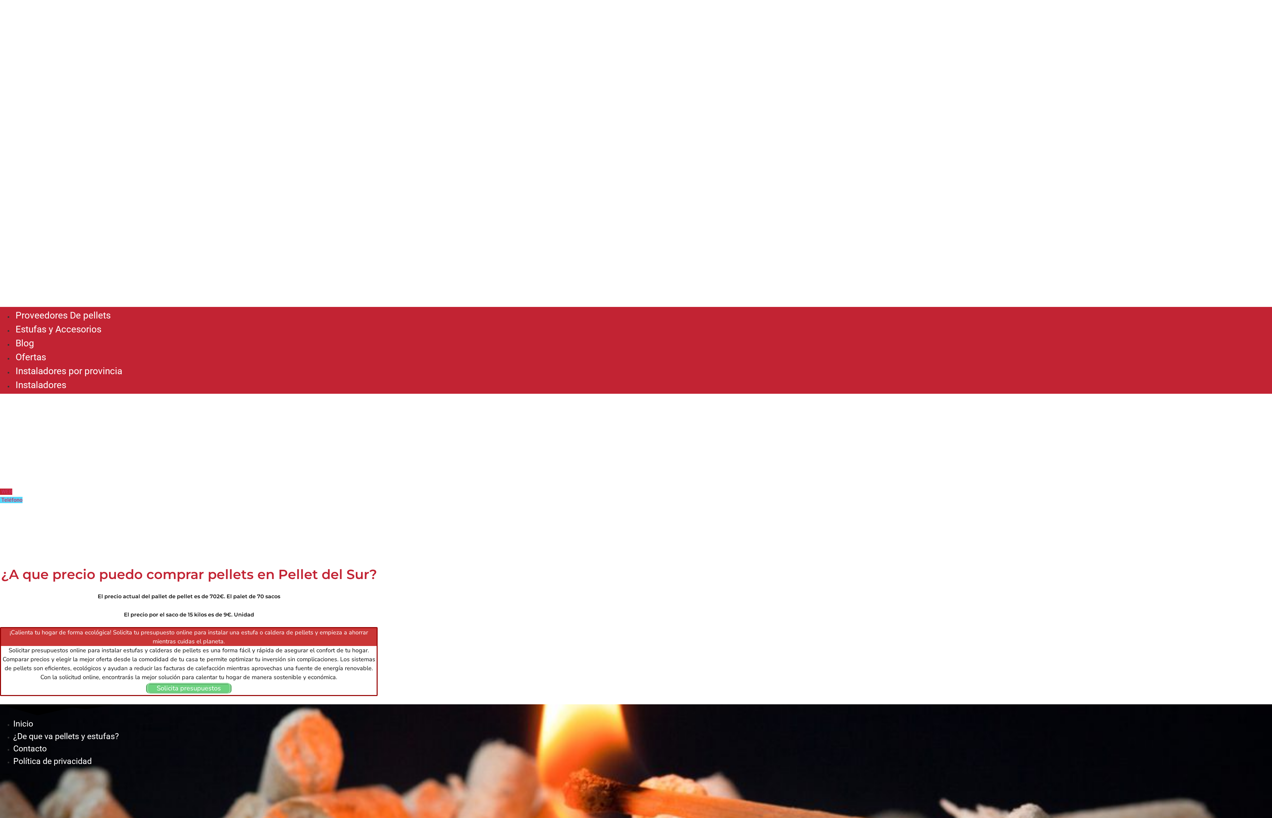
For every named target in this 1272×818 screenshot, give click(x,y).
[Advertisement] (636, 253)
